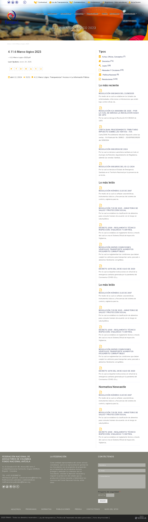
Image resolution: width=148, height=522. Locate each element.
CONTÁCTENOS (93, 509)
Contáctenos (95, 2)
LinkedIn (20, 2)
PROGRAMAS (31, 509)
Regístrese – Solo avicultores (116, 2)
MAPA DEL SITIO (111, 509)
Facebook (24, 2)
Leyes (106, 66)
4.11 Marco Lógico (41, 77)
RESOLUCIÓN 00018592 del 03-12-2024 (117, 166)
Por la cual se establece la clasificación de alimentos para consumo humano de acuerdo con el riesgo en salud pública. (118, 216)
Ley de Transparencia (60, 2)
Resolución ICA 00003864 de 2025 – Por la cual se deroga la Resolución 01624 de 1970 (119, 113)
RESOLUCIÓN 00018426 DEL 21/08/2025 (116, 93)
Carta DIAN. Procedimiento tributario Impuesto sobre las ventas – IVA (118, 131)
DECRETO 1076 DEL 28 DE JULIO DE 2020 (117, 269)
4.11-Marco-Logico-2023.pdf (20, 57)
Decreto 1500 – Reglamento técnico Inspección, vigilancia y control (117, 229)
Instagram (16, 2)
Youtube (12, 2)
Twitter (8, 2)
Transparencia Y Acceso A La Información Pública (69, 77)
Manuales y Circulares (112, 70)
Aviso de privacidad (100, 518)
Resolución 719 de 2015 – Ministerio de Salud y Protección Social (118, 209)
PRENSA (78, 509)
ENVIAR (103, 501)
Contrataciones (79, 2)
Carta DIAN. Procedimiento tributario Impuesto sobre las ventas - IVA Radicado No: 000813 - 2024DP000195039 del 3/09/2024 (119, 137)
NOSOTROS (16, 509)
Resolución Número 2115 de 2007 (115, 191)
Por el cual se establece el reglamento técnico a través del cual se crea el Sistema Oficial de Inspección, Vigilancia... (119, 235)
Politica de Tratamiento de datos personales (74, 518)
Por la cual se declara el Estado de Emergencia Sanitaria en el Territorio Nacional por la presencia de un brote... (118, 172)
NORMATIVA (46, 509)
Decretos (107, 61)
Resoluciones (109, 79)
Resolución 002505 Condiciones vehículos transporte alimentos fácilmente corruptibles (116, 249)
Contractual (42, 2)
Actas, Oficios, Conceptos (113, 57)
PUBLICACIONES (63, 509)
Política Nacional (110, 75)
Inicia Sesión (136, 2)
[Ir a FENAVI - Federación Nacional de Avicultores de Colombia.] (9, 44)
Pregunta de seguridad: (109, 492)
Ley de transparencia (47, 518)
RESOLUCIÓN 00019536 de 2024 (113, 149)
